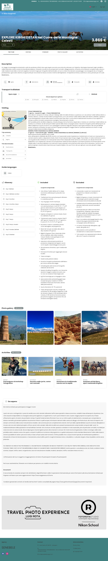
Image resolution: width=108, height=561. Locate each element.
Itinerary (45, 52)
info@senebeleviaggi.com (92, 1)
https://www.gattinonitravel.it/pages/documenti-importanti (74, 482)
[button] (1, 52)
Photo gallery (63, 52)
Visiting (28, 52)
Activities (79, 52)
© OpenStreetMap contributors (9, 111)
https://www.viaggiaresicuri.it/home (42, 475)
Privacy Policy (76, 545)
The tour (11, 52)
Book (100, 45)
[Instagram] (105, 1)
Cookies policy (77, 548)
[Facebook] (101, 1)
